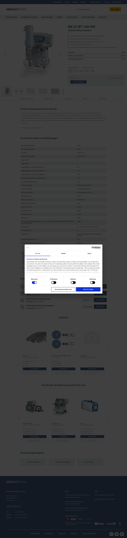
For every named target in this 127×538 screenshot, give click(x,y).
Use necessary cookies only (63, 289)
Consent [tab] (37, 253)
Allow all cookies (88, 289)
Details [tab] (63, 253)
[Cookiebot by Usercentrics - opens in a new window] (92, 247)
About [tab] (89, 253)
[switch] (53, 282)
